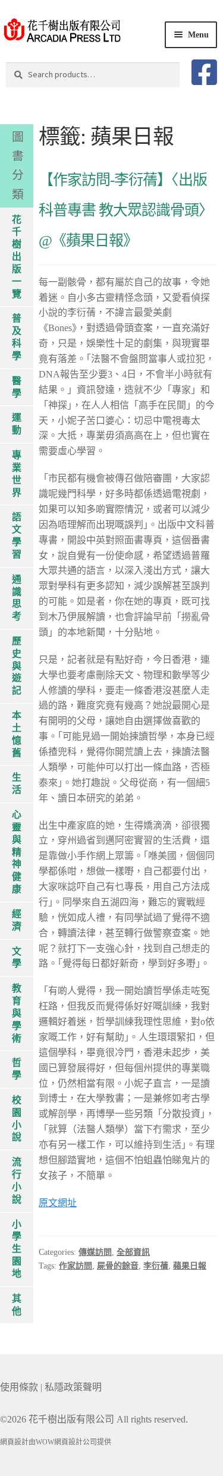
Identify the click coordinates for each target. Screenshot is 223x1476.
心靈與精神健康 (16, 852)
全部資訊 (133, 1252)
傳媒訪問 (95, 1252)
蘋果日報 (189, 1265)
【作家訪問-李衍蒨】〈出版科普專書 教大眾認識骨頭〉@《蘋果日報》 (126, 210)
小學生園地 (16, 1249)
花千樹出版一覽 (16, 257)
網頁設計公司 (75, 1442)
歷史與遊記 (16, 665)
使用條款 (19, 1387)
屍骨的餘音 (118, 1265)
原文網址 (58, 1203)
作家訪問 (75, 1265)
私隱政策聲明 (73, 1387)
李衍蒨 (155, 1265)
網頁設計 (14, 1442)
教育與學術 (16, 1013)
